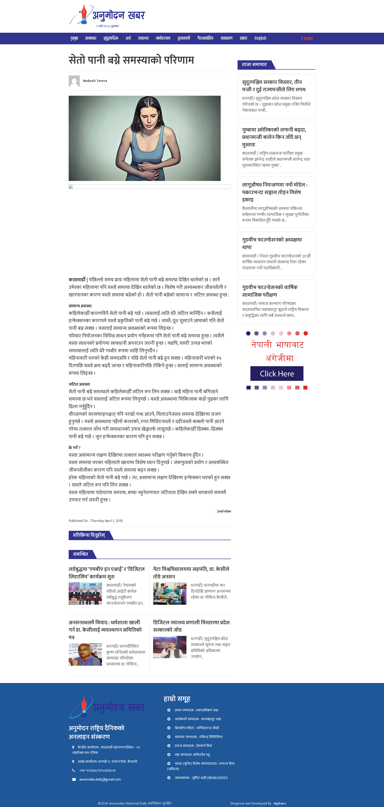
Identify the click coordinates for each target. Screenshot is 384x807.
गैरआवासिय (205, 38)
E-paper (307, 38)
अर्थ (128, 38)
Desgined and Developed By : (258, 804)
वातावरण (226, 38)
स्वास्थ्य (143, 38)
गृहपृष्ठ (74, 38)
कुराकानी (184, 38)
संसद (243, 38)
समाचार (91, 38)
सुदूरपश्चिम (111, 38)
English (260, 38)
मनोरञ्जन (163, 38)
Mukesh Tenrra (95, 81)
